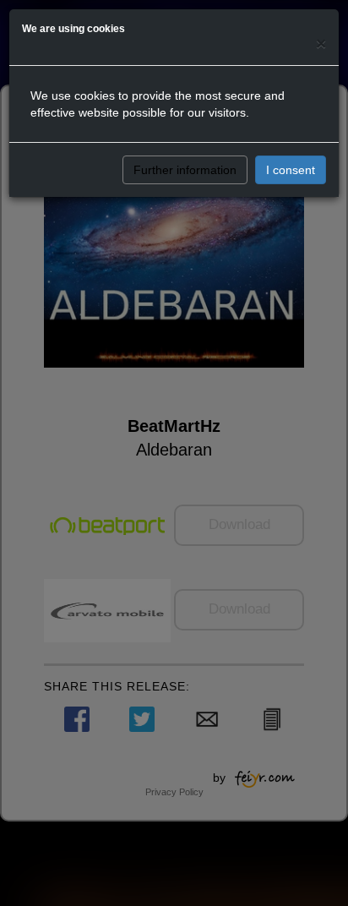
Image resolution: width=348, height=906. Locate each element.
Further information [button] (185, 170)
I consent (290, 170)
